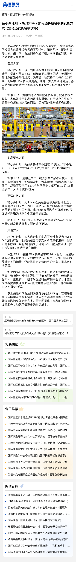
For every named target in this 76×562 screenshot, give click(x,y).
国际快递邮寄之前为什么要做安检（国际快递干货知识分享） (41, 436)
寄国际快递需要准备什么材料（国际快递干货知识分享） (39, 526)
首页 (4, 14)
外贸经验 (28, 14)
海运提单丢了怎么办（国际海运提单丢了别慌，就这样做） (40, 495)
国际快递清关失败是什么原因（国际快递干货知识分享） (39, 462)
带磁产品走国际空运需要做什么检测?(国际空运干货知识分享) (41, 474)
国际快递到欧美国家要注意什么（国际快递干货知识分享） (40, 443)
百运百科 (15, 14)
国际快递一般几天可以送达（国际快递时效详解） (35, 520)
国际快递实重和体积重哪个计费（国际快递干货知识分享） (40, 449)
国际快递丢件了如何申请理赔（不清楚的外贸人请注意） (39, 468)
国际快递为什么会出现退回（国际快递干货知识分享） (37, 455)
